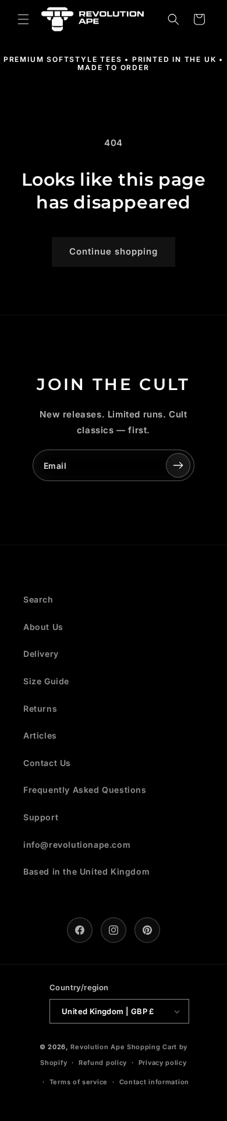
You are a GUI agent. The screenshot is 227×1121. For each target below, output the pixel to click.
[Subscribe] (178, 465)
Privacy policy (163, 1063)
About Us (43, 627)
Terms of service (78, 1082)
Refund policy (103, 1063)
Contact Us (47, 763)
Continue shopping (113, 251)
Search (38, 599)
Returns (40, 708)
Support (40, 817)
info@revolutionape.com (76, 845)
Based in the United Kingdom (86, 871)
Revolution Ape (97, 1047)
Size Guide (46, 681)
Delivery (41, 654)
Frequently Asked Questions (85, 790)
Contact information (154, 1082)
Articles (40, 735)
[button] (23, 19)
